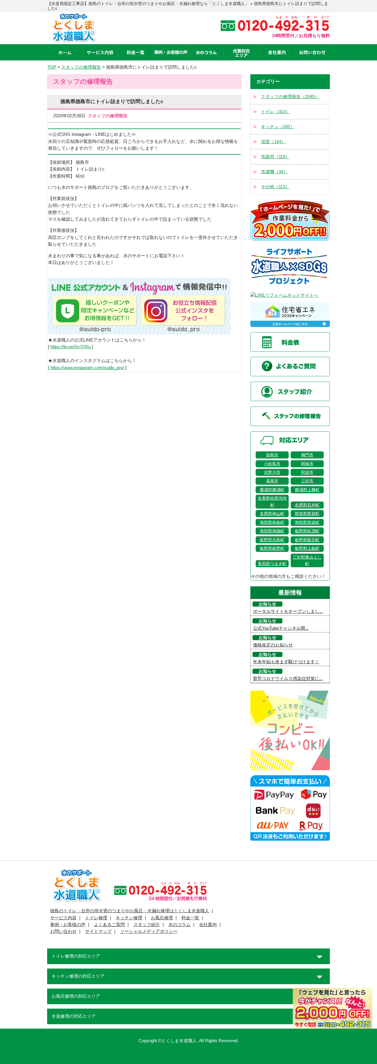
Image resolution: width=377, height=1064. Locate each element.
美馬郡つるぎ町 (272, 563)
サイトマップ (98, 931)
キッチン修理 (129, 917)
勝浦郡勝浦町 (272, 489)
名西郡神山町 (272, 513)
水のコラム (179, 924)
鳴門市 (307, 455)
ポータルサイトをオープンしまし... (288, 611)
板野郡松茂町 (307, 531)
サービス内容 (63, 917)
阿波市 (307, 472)
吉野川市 (272, 472)
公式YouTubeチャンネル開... (281, 628)
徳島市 (272, 455)
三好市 (307, 481)
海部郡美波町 (307, 522)
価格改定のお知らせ (273, 645)
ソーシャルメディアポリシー (149, 931)
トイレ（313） (275, 111)
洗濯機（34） (274, 171)
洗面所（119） (275, 156)
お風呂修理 (162, 917)
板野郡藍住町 (307, 539)
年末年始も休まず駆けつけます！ (286, 661)
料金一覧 (190, 917)
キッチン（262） (278, 126)
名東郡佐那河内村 (272, 501)
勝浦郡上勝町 (307, 489)
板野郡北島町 (272, 539)
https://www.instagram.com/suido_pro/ (87, 367)
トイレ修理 (96, 917)
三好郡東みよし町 (307, 560)
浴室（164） (273, 141)
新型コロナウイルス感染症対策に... (288, 678)
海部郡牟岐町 (272, 522)
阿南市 (307, 463)
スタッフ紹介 (146, 924)
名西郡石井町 (307, 505)
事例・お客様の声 (67, 924)
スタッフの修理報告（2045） (290, 96)
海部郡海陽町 (272, 531)
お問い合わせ (63, 931)
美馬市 (272, 481)
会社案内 (208, 924)
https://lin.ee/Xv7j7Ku (70, 346)
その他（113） (275, 186)
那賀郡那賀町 (307, 513)
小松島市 (272, 463)
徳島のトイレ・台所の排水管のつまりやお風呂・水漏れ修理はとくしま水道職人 (129, 910)
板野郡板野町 (272, 548)
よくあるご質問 (109, 924)
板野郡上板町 (307, 548)
